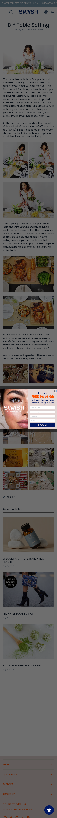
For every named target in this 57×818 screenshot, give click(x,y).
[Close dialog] (55, 391)
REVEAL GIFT (42, 425)
